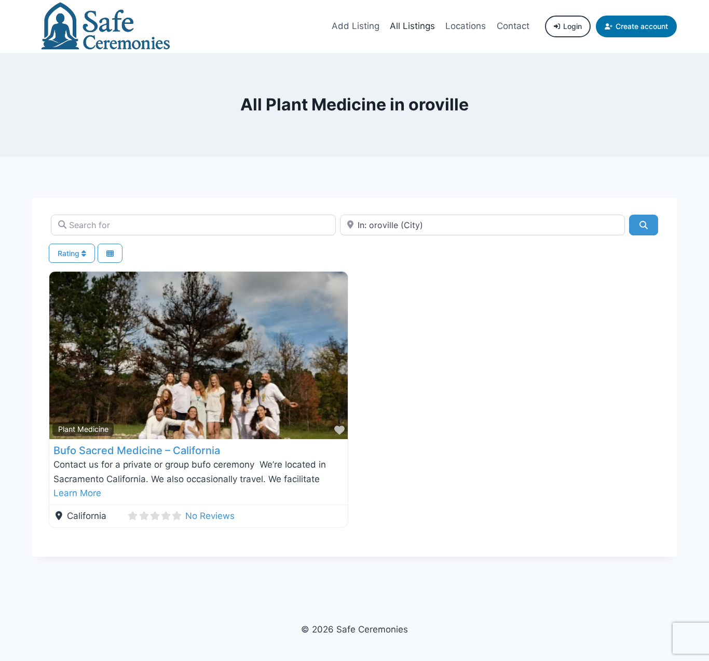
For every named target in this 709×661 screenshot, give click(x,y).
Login (572, 26)
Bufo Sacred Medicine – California (136, 450)
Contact (513, 26)
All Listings (412, 26)
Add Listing (355, 26)
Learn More (77, 493)
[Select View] (110, 253)
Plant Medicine (83, 429)
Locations (465, 26)
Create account (642, 26)
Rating (69, 253)
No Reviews (210, 516)
